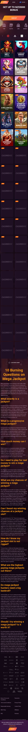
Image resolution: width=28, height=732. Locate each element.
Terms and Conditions (6, 702)
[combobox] (23, 2)
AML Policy (3, 709)
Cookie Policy (18, 706)
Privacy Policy (18, 702)
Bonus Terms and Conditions (5, 699)
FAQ (2, 713)
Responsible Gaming (5, 706)
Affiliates (17, 709)
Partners (17, 713)
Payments (17, 698)
